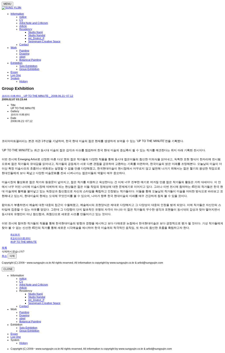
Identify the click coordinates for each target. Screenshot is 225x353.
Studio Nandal (36, 35)
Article (23, 26)
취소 (4, 256)
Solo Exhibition (28, 66)
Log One (16, 75)
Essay (14, 72)
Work (14, 47)
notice (23, 16)
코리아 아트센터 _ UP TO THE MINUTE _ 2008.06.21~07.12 (37, 95)
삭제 (12, 256)
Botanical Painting (30, 59)
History (23, 81)
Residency (25, 29)
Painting (24, 50)
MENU (7, 3)
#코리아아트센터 (21, 238)
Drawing (24, 53)
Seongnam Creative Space (44, 41)
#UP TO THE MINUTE (24, 241)
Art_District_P (36, 38)
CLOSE (8, 269)
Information (17, 13)
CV (21, 20)
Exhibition (16, 63)
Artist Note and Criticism (33, 23)
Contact (24, 44)
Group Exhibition (29, 69)
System (15, 78)
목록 (4, 247)
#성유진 (15, 234)
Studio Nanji (35, 32)
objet (22, 56)
